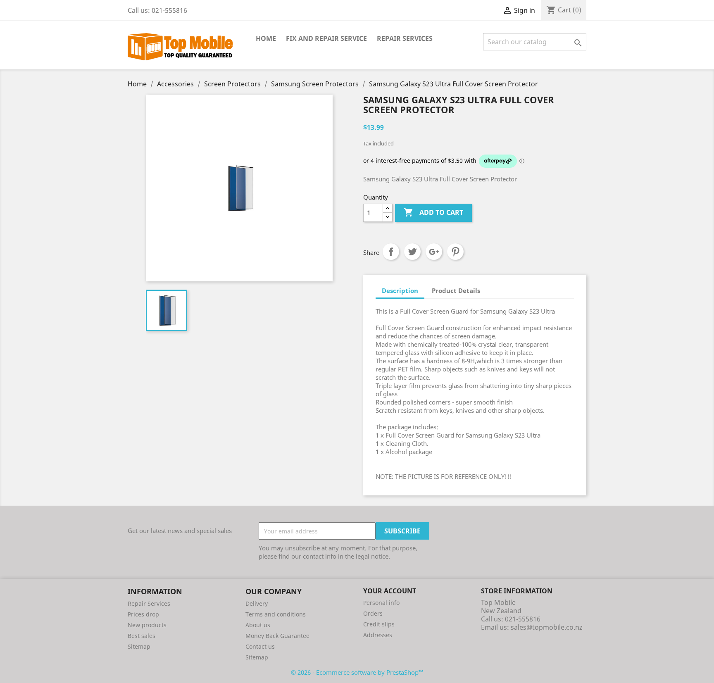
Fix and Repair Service (326, 38)
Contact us (260, 646)
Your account (389, 590)
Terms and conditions (275, 614)
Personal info (381, 603)
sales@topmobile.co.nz (547, 627)
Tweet (412, 251)
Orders (373, 613)
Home (266, 38)
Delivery (256, 603)
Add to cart (433, 212)
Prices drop (143, 614)
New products (147, 625)
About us (257, 625)
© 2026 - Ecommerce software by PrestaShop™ (357, 672)
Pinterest (455, 251)
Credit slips (379, 624)
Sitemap (139, 646)
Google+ (434, 251)
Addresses (377, 635)
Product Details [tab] (456, 290)
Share (391, 251)
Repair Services (405, 38)
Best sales (141, 636)
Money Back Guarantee (277, 636)
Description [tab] (400, 290)
